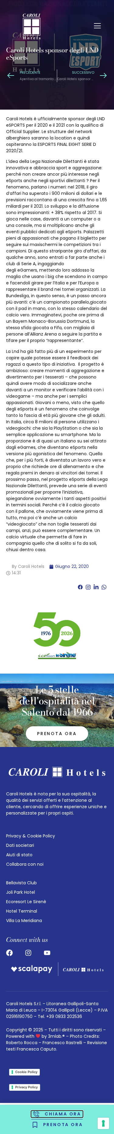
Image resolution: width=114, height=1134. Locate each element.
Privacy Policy (26, 1087)
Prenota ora (57, 734)
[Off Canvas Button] (97, 26)
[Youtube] (47, 952)
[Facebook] (9, 952)
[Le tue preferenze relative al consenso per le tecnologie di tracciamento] (103, 1123)
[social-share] (80, 587)
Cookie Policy (26, 1072)
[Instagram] (28, 952)
